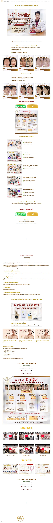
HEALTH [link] (42, 1)
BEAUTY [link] (38, 1)
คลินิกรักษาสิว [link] (13, 1)
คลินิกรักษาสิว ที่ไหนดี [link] (24, 1)
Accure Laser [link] (18, 1)
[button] (52, 1)
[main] (26, 5)
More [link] (49, 1)
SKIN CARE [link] (45, 1)
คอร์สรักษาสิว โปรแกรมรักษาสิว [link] (32, 1)
